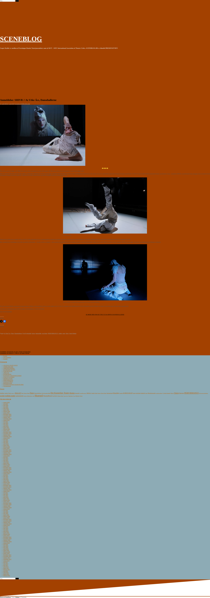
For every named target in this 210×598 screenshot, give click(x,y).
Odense (172, 393)
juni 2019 (5, 528)
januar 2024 (6, 448)
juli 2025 (5, 421)
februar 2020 (6, 516)
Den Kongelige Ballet (46, 393)
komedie (121, 393)
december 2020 (7, 503)
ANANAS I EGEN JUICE (10, 365)
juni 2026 (5, 405)
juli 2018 (5, 544)
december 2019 (7, 519)
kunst (134, 393)
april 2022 (6, 479)
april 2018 (6, 549)
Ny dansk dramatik (166, 393)
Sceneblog (17, 104)
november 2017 (7, 556)
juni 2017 (5, 563)
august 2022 (6, 473)
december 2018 (7, 537)
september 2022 (7, 472)
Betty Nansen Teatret (25, 393)
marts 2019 (6, 532)
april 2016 (6, 572)
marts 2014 (6, 574)
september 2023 (7, 454)
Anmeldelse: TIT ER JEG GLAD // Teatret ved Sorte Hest (15, 351)
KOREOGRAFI (128, 393)
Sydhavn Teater (60, 396)
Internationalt (110, 393)
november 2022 (7, 469)
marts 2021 (6, 498)
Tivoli (74, 396)
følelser (89, 393)
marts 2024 (6, 445)
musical (143, 393)
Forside (5, 356)
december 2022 (7, 467)
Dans (12, 333)
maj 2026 (5, 407)
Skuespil (39, 395)
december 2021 (7, 485)
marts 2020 (6, 515)
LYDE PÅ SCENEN (8, 377)
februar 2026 (6, 411)
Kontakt (5, 359)
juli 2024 (5, 439)
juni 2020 (5, 512)
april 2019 (6, 531)
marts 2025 (6, 427)
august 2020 (6, 509)
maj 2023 (5, 460)
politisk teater (10, 396)
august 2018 (6, 543)
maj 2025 (5, 424)
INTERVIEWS (7, 374)
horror (33, 333)
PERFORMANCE (53, 333)
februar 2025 (6, 429)
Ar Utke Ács (7, 333)
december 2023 (7, 450)
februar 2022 (6, 482)
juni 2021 (5, 494)
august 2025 (6, 420)
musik (146, 393)
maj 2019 (5, 529)
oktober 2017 (6, 558)
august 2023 (6, 455)
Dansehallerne (18, 333)
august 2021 (6, 491)
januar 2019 (6, 535)
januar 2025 (6, 430)
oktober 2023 (6, 452)
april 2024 (6, 444)
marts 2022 (6, 481)
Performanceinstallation (203, 393)
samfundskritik (19, 396)
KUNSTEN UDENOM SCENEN (12, 375)
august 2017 (6, 560)
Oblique (17, 597)
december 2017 (7, 555)
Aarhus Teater (8, 393)
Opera (176, 393)
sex (33, 396)
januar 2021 (6, 501)
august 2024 (6, 438)
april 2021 (6, 497)
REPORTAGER (7, 383)
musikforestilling (159, 393)
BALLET (18, 393)
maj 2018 (5, 547)
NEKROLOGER (7, 378)
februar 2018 (6, 552)
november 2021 (7, 487)
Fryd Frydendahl (26, 333)
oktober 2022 (6, 470)
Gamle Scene (94, 393)
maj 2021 (5, 495)
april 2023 (6, 461)
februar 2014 (6, 575)
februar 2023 (6, 464)
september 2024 (7, 436)
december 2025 (7, 414)
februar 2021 (6, 500)
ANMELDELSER (25, 104)
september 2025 (7, 418)
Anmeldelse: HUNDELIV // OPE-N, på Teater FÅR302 (14, 353)
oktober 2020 (6, 506)
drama (72, 393)
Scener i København (28, 396)
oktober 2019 (6, 522)
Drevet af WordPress (5, 597)
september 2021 (7, 489)
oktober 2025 (6, 417)
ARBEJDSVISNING (9, 368)
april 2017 (6, 566)
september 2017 (7, 559)
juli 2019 (5, 526)
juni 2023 (5, 458)
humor (99, 393)
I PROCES (6, 372)
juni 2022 (5, 476)
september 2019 (7, 524)
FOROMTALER (7, 371)
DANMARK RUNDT (9, 370)
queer (63, 333)
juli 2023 (5, 457)
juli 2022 (5, 475)
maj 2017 (5, 565)
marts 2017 (6, 568)
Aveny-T (13, 393)
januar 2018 (6, 553)
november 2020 (7, 504)
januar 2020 (6, 518)
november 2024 (7, 433)
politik (60, 333)
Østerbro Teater (79, 396)
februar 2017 (6, 569)
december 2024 (7, 432)
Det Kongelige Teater (60, 393)
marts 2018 (6, 550)
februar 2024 (6, 447)
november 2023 (7, 451)
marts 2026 (6, 410)
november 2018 (7, 538)
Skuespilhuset (47, 396)
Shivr (67, 333)
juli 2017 (5, 562)
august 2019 (6, 525)
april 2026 (6, 408)
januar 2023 (6, 466)
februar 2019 (6, 534)
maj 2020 (5, 513)
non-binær (44, 333)
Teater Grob (65, 396)
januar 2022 (6, 484)
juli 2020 (5, 510)
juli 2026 (5, 404)
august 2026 (6, 402)
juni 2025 (5, 423)
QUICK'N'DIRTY (8, 381)
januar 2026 (6, 413)
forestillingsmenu (83, 393)
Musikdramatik (152, 393)
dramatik (77, 393)
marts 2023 (6, 463)
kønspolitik (38, 333)
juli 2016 (5, 571)
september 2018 (7, 541)
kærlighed (138, 393)
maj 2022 (5, 478)
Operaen (181, 393)
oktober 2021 (6, 488)
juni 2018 (5, 546)
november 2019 (7, 521)
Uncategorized (7, 386)
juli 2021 (5, 492)
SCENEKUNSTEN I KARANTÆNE (13, 384)
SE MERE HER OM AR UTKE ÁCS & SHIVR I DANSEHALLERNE (105, 314)
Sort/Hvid (54, 396)
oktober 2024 (6, 435)
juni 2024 (5, 441)
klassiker (116, 393)
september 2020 (7, 507)
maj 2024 (5, 442)
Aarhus (2, 393)
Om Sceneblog (7, 357)
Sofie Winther (72, 333)
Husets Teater (103, 393)
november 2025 (7, 415)
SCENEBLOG (21, 39)
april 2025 (6, 426)
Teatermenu (70, 396)
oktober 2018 (6, 540)
